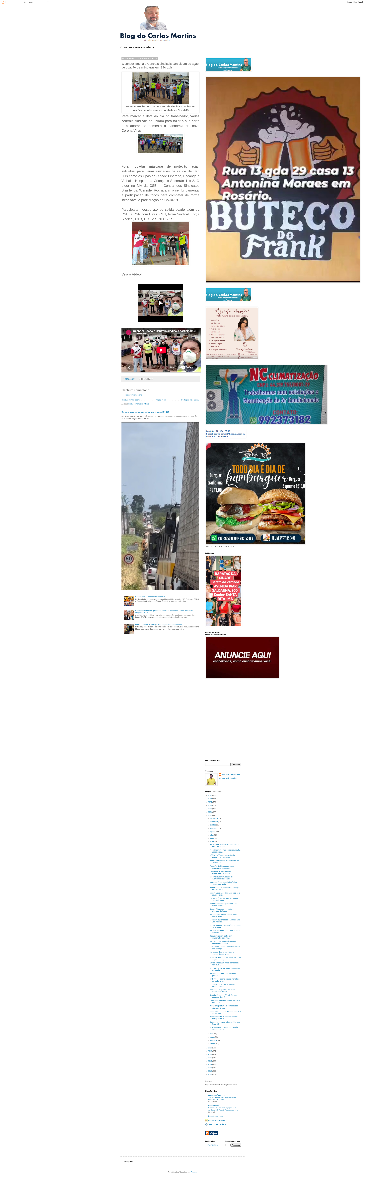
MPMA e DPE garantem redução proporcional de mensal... (222, 856)
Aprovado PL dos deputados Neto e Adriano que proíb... (223, 883)
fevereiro (213, 1040)
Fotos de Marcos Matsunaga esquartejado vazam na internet (158, 625)
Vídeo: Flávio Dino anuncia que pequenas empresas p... (222, 867)
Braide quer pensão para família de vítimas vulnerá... (223, 905)
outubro (213, 825)
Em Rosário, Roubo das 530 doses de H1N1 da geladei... (224, 846)
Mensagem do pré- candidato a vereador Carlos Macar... (222, 953)
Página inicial (161, 400)
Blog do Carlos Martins (231, 775)
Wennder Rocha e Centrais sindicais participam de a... (224, 1018)
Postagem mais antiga (190, 400)
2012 (210, 1071)
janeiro (213, 1044)
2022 (210, 809)
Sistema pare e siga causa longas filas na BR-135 (145, 412)
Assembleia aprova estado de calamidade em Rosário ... (221, 878)
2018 (210, 1051)
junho (212, 838)
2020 (210, 815)
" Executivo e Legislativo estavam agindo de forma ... (222, 985)
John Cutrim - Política (217, 1124)
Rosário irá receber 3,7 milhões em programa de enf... (223, 996)
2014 (210, 1065)
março (212, 1037)
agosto (213, 832)
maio (212, 842)
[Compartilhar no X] (146, 379)
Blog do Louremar (215, 1116)
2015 (210, 1061)
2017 (210, 1055)
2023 (210, 805)
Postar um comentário (133, 395)
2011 (210, 1074)
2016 (210, 1058)
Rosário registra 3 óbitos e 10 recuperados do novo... (221, 937)
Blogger (194, 1172)
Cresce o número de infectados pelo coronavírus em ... (224, 899)
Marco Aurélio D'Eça (216, 1095)
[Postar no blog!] (143, 379)
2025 (210, 799)
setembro (214, 828)
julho (212, 835)
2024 (210, 802)
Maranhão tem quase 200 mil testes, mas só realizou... (224, 915)
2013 (210, 1068)
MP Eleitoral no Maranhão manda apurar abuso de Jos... (223, 942)
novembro (214, 822)
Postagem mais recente (131, 400)
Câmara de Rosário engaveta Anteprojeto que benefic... (221, 872)
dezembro (214, 818)
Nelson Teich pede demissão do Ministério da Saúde (222, 910)
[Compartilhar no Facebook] (148, 379)
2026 (210, 795)
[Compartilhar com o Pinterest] (151, 379)
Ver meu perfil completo (228, 778)
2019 (210, 1048)
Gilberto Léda (213, 1106)
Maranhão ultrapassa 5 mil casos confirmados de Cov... (222, 991)
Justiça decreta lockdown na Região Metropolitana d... (224, 1028)
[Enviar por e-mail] (140, 379)
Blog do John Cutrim (216, 1120)
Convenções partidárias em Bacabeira (150, 597)
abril (212, 1034)
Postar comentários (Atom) (138, 404)
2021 (210, 812)
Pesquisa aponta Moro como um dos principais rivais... (224, 1007)
